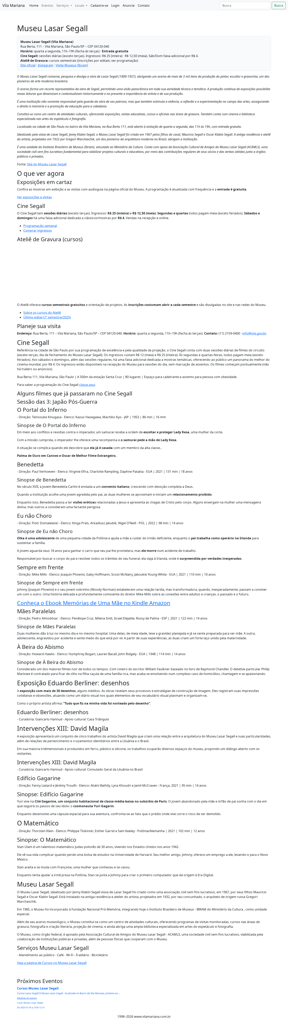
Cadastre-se (99, 5)
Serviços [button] (63, 5)
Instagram (45, 65)
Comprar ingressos (37, 230)
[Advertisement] (144, 271)
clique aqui (87, 385)
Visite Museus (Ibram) (72, 65)
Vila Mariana (13, 5)
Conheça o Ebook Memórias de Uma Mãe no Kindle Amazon (93, 603)
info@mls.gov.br (254, 333)
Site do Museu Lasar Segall (47, 164)
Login (115, 5)
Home (33, 5)
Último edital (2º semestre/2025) (47, 317)
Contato (144, 5)
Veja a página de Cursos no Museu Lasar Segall (52, 963)
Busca (278, 5)
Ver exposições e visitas (34, 197)
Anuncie (129, 5)
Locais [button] (80, 5)
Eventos (47, 5)
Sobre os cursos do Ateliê (42, 312)
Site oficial (27, 65)
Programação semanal (40, 226)
